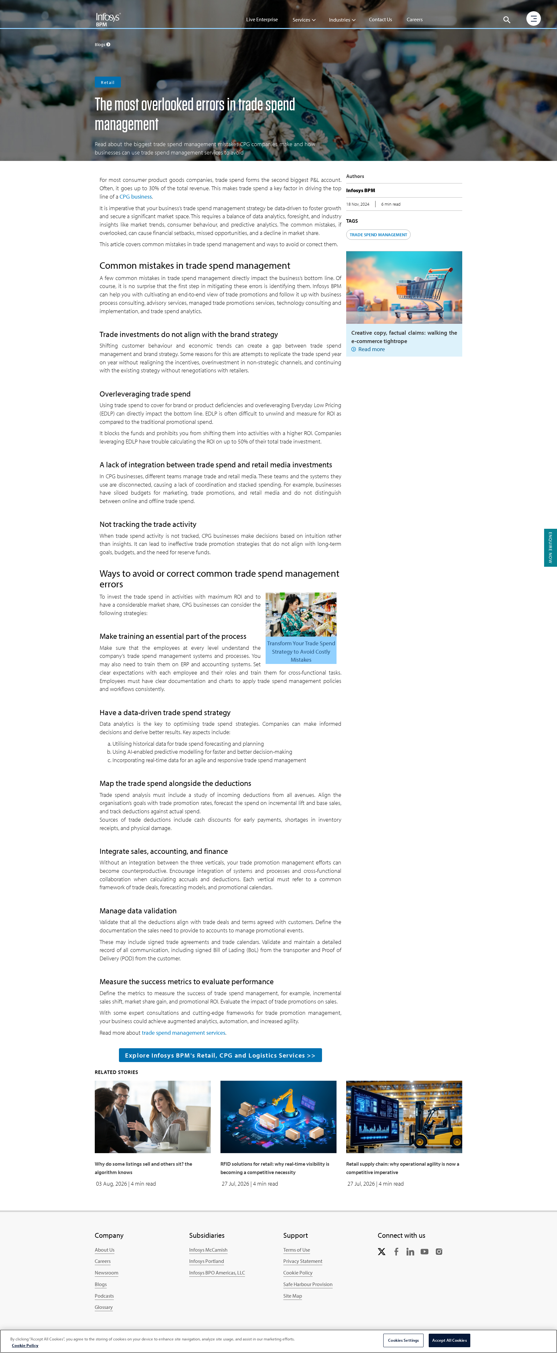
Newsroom (106, 1272)
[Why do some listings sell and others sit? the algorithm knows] (153, 1116)
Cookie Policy (298, 1272)
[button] (507, 20)
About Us (104, 1249)
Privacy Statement (302, 1261)
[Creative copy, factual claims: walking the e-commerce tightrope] (404, 287)
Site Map (292, 1295)
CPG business (136, 196)
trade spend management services (183, 1032)
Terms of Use (296, 1249)
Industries (339, 19)
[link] (382, 1251)
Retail (108, 82)
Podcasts (104, 1295)
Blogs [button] (100, 44)
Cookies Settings (403, 1340)
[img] (108, 19)
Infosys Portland (206, 1261)
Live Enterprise (262, 19)
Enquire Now (550, 548)
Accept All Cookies (449, 1340)
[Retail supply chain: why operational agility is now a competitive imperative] (404, 1116)
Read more (371, 349)
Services (301, 19)
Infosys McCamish (208, 1249)
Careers (415, 19)
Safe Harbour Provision (308, 1284)
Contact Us (380, 19)
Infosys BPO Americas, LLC (217, 1272)
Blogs (101, 1284)
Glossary (104, 1307)
